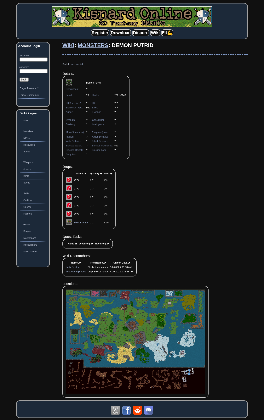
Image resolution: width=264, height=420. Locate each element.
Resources (29, 145)
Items (26, 176)
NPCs (26, 138)
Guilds (26, 224)
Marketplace (29, 238)
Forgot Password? (29, 88)
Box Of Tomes (81, 222)
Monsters (93, 45)
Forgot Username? (29, 95)
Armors (27, 169)
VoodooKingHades (76, 271)
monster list (77, 64)
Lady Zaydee (73, 267)
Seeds (26, 151)
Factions (27, 213)
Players (27, 231)
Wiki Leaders (30, 251)
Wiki (68, 45)
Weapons (28, 162)
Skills (26, 193)
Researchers (30, 244)
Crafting (27, 200)
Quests (27, 207)
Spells (26, 182)
